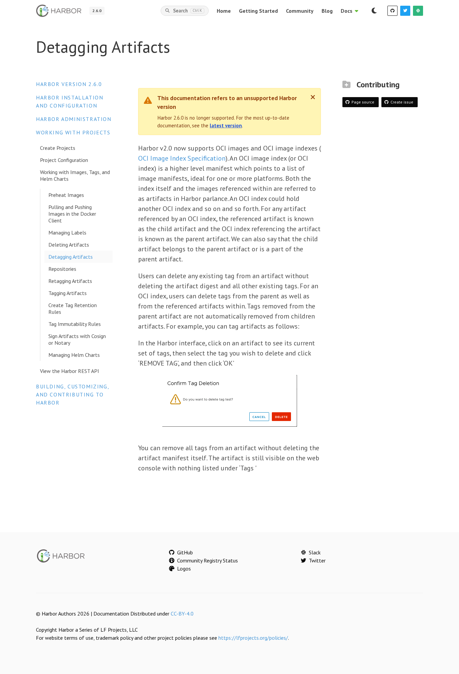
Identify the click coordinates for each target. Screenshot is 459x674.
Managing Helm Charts (74, 354)
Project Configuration (64, 160)
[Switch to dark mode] (374, 10)
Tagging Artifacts (67, 293)
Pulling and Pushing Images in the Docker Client (72, 214)
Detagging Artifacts (70, 256)
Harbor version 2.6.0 (69, 84)
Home (224, 10)
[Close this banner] (312, 97)
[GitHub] (392, 11)
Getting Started (258, 10)
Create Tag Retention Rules (72, 308)
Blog (327, 10)
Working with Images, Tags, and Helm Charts (75, 175)
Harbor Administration (74, 119)
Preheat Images (66, 195)
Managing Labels (67, 232)
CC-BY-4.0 (182, 613)
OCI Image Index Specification (181, 158)
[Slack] (418, 11)
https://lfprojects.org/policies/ (253, 637)
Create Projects (57, 147)
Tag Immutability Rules (74, 324)
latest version (226, 125)
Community (300, 10)
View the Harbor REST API (69, 371)
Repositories (62, 268)
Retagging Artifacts (70, 281)
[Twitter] (405, 11)
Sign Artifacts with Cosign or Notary (77, 339)
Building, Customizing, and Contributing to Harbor (72, 394)
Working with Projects (73, 132)
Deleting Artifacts (68, 244)
